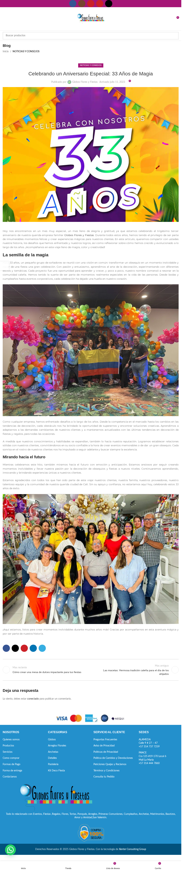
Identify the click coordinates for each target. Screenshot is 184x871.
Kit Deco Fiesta (56, 770)
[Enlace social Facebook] (72, 3)
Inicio (6, 51)
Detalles (52, 758)
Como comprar (11, 758)
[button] (10, 849)
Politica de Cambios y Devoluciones (113, 758)
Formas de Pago (11, 764)
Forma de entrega (12, 770)
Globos (52, 739)
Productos (8, 745)
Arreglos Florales (57, 745)
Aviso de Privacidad (104, 745)
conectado (33, 699)
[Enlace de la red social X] (15, 648)
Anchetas (53, 752)
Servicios (7, 752)
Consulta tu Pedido (103, 776)
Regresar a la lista (90, 669)
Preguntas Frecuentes (105, 739)
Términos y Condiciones (106, 770)
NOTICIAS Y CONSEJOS (26, 51)
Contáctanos (10, 776)
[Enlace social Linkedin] (33, 648)
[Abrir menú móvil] (4, 18)
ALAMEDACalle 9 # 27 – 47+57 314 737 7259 (149, 743)
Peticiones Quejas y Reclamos (109, 764)
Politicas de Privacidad (105, 752)
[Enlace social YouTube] (90, 3)
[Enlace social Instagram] (81, 3)
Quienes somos (11, 739)
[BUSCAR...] (175, 35)
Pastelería (53, 764)
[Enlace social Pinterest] (99, 3)
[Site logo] (90, 19)
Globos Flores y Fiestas (85, 82)
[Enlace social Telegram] (42, 648)
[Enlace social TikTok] (108, 3)
